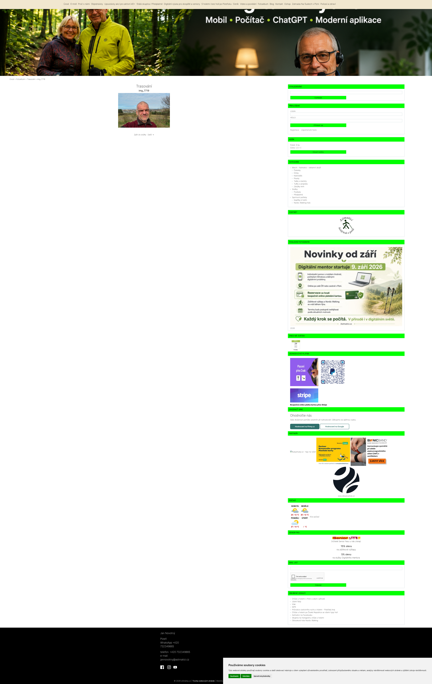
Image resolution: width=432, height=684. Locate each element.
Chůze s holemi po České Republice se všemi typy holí (315, 612)
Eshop (288, 4)
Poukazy (297, 192)
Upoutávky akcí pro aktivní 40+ (119, 4)
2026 (292, 328)
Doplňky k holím (300, 200)
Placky (296, 178)
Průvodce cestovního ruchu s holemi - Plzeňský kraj (313, 609)
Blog (272, 4)
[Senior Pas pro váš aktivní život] (346, 538)
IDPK (294, 607)
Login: (293, 111)
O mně (73, 4)
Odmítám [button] (246, 676)
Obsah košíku (318, 152)
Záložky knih (299, 186)
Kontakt (279, 4)
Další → (151, 134)
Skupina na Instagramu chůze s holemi (308, 618)
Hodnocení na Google (334, 426)
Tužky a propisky (301, 184)
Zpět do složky (140, 134)
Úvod (66, 4)
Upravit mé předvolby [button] (262, 676)
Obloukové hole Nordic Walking (305, 620)
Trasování (31, 79)
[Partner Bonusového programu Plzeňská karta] (333, 451)
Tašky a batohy (300, 181)
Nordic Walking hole (302, 203)
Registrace (294, 130)
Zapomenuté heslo (309, 130)
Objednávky (97, 4)
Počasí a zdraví (328, 4)
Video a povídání (248, 4)
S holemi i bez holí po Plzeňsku (216, 4)
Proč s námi (84, 4)
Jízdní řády (296, 601)
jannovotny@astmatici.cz (174, 659)
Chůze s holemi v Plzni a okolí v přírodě (308, 599)
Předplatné (298, 194)
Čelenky (297, 170)
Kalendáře (298, 176)
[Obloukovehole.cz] (346, 480)
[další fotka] (204, 111)
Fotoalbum (263, 4)
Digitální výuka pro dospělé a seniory (182, 4)
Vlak (294, 604)
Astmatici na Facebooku (302, 615)
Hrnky (296, 173)
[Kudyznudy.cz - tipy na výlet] (303, 451)
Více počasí (314, 517)
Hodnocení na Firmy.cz (305, 426)
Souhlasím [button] (234, 676)
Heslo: (293, 117)
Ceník (236, 4)
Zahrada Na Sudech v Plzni (305, 4)
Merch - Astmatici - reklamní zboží (306, 167)
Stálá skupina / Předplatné (150, 4)
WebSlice (220, 681)
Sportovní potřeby (299, 197)
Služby (295, 189)
